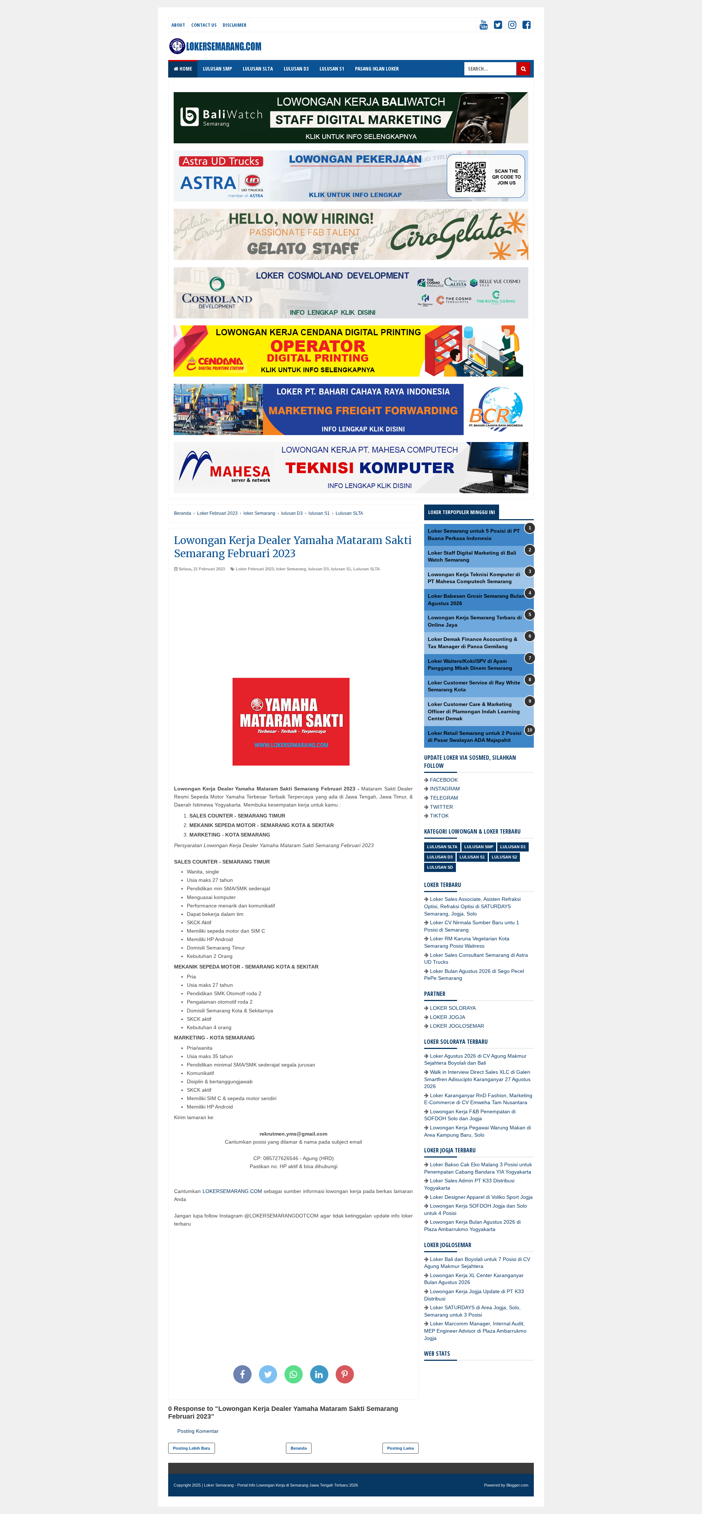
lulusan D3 (318, 569)
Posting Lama (400, 1448)
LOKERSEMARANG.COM (232, 1191)
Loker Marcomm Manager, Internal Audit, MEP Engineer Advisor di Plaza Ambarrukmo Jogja (475, 1331)
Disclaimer (234, 25)
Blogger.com (517, 1485)
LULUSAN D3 (296, 68)
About (178, 25)
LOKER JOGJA (447, 1017)
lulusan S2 (504, 857)
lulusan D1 (513, 847)
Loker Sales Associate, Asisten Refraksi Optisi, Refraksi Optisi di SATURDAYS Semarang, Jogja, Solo (472, 906)
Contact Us (203, 25)
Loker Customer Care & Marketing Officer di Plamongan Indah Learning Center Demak (474, 711)
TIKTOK (439, 816)
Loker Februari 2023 (255, 569)
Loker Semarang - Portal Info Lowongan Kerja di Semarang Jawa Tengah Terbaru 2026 (281, 1485)
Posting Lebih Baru (191, 1448)
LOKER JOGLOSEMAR (457, 1026)
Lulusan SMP (478, 847)
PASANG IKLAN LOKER (377, 68)
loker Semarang (291, 569)
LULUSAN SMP (217, 68)
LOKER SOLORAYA (453, 1008)
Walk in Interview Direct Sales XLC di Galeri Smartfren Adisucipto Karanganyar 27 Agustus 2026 (477, 1079)
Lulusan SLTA (366, 569)
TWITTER (441, 807)
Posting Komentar (198, 1431)
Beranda (299, 1448)
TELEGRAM (444, 798)
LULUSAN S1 (332, 68)
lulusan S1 (341, 569)
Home (185, 68)
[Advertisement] (293, 626)
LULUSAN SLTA (258, 68)
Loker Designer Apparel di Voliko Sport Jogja (481, 1197)
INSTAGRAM (445, 789)
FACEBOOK (444, 780)
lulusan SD (440, 867)
